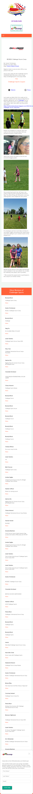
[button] (29, 753)
